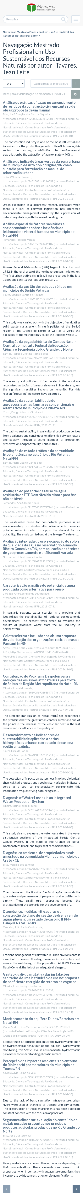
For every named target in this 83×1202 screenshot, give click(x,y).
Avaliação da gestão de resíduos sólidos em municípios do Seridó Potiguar (37, 288)
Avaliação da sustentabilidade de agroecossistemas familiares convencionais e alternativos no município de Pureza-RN (38, 404)
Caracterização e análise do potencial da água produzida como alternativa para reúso (39, 587)
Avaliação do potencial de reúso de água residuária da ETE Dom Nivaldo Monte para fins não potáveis (39, 495)
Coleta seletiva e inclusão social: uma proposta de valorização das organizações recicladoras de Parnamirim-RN (41, 640)
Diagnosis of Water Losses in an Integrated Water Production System (37, 800)
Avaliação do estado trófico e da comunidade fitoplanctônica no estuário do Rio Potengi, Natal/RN (38, 455)
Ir (76, 83)
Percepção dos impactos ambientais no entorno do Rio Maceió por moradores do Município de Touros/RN (40, 1065)
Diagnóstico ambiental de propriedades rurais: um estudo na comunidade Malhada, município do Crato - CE (41, 857)
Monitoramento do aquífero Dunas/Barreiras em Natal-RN (41, 1021)
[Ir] (63, 19)
